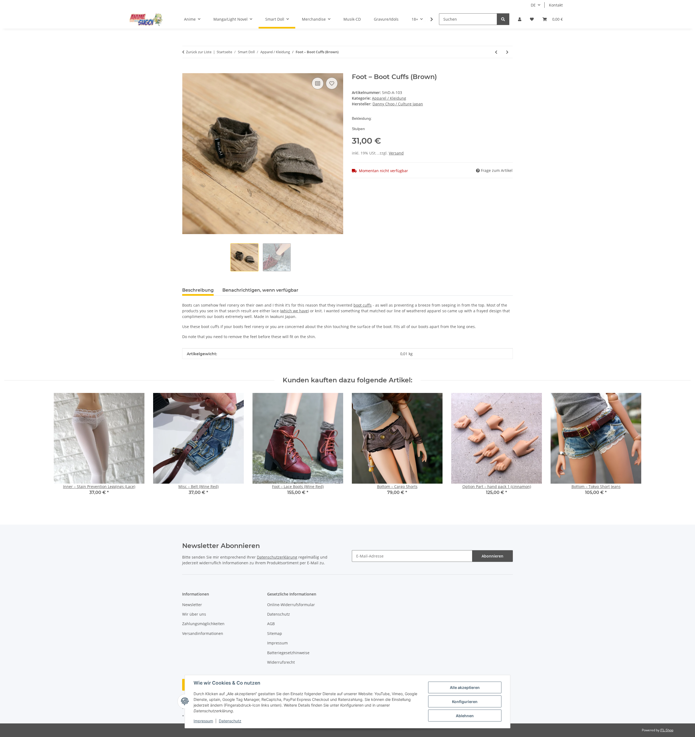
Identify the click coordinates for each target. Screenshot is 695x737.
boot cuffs (362, 305)
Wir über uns (194, 614)
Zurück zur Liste (198, 51)
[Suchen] (503, 19)
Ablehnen (465, 715)
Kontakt (556, 5)
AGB (271, 623)
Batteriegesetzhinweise (288, 652)
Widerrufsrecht (281, 662)
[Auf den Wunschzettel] (332, 83)
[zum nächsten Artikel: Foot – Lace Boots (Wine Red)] (507, 52)
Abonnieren (492, 556)
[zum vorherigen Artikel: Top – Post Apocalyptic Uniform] (496, 52)
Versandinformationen (202, 633)
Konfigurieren (465, 701)
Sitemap (274, 633)
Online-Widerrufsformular (291, 604)
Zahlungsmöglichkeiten (203, 623)
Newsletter (192, 604)
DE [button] (533, 5)
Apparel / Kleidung (389, 98)
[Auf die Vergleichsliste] (318, 83)
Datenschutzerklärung (277, 557)
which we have (294, 310)
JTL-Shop (666, 730)
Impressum (203, 721)
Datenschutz (230, 721)
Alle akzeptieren (465, 687)
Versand (396, 153)
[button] (520, 19)
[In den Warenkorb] (186, 70)
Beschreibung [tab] (198, 290)
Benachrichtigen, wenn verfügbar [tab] (260, 290)
